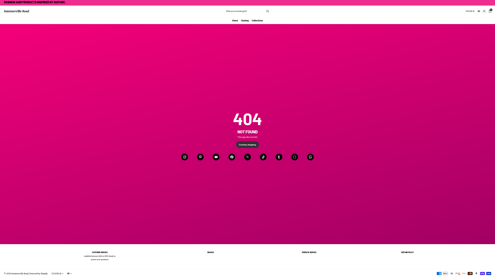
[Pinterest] (200, 157)
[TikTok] (263, 157)
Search (210, 252)
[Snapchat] (294, 157)
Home (235, 20)
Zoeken (267, 11)
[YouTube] (216, 157)
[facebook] (231, 157)
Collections (257, 20)
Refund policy (407, 252)
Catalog (245, 20)
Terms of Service (309, 252)
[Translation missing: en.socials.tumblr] (279, 157)
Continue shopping (247, 144)
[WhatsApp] (310, 157)
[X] (247, 157)
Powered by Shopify (38, 273)
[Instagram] (184, 157)
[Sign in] (484, 11)
